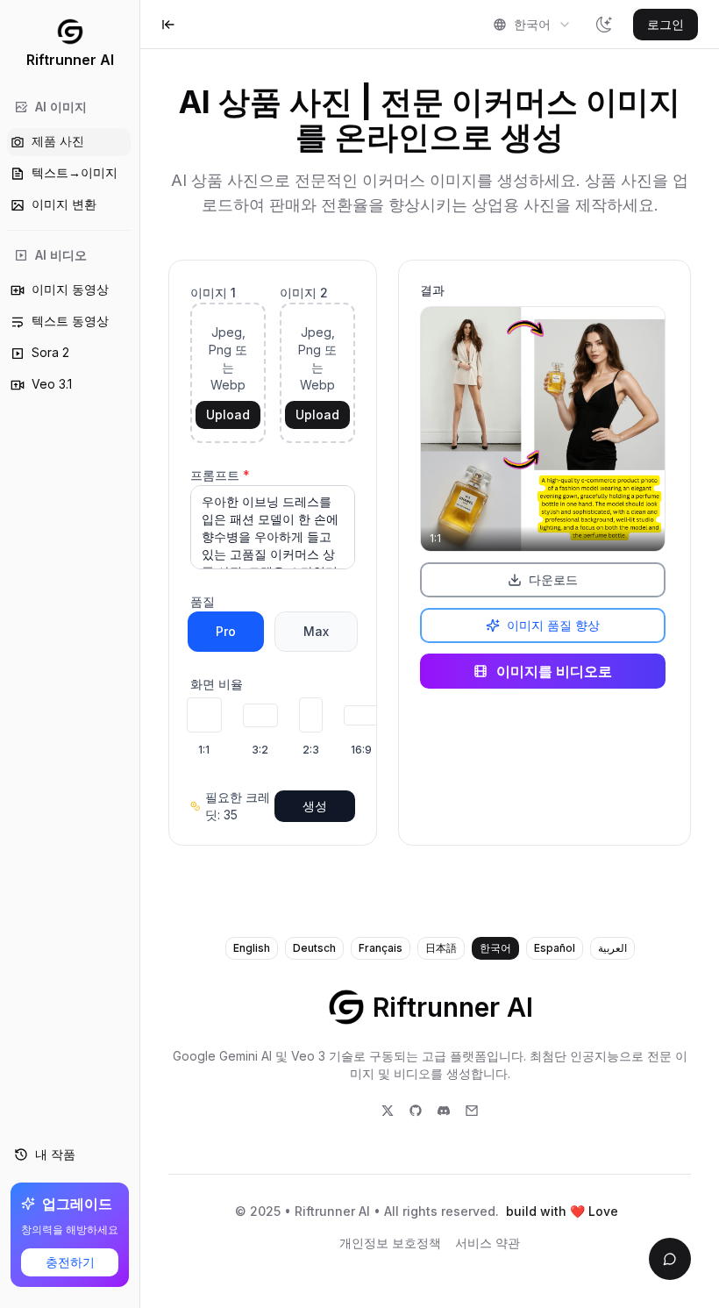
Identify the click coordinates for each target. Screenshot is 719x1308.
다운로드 (553, 579)
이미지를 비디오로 (554, 671)
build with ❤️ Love (562, 1211)
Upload (228, 414)
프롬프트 (220, 475)
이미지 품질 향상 (553, 625)
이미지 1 (213, 292)
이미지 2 (304, 292)
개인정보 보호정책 (390, 1242)
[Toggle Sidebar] (139, 654)
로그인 (665, 24)
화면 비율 (216, 683)
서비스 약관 (487, 1242)
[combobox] (532, 24)
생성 (315, 805)
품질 (202, 601)
